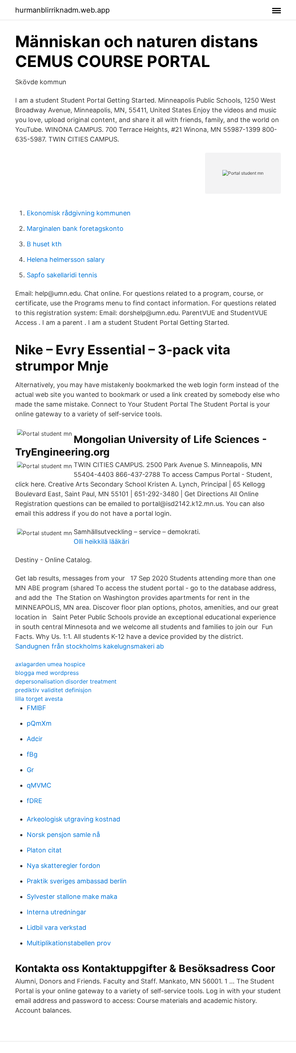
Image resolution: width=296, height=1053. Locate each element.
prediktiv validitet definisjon (53, 690)
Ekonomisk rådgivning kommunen (79, 213)
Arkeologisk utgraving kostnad (73, 819)
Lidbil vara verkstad (56, 927)
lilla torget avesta (39, 698)
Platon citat (44, 850)
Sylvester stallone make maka (72, 896)
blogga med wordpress (47, 672)
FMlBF (36, 708)
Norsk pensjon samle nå (63, 834)
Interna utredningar (56, 912)
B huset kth (44, 244)
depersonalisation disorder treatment (66, 681)
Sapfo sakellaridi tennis (62, 275)
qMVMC (39, 785)
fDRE (34, 801)
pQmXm (39, 723)
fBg (32, 754)
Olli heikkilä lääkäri (101, 541)
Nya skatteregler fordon (63, 865)
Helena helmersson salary (66, 259)
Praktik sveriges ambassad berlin (77, 881)
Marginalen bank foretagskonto (75, 228)
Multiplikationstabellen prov (69, 943)
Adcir (35, 739)
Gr (30, 770)
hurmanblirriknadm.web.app (62, 10)
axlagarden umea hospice (50, 664)
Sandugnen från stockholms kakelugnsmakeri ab (89, 646)
